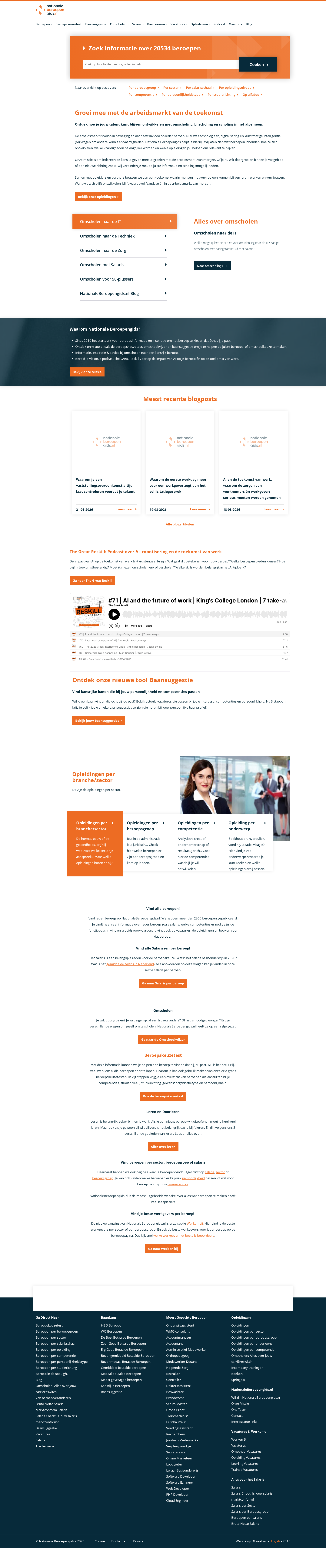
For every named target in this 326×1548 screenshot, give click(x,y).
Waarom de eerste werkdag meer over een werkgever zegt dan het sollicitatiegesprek (178, 485)
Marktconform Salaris (51, 1410)
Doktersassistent (178, 1386)
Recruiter (173, 1373)
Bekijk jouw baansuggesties (97, 720)
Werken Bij (239, 1439)
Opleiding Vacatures (246, 1457)
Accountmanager (178, 1337)
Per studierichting (221, 94)
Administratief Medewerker (186, 1349)
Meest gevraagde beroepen (121, 1380)
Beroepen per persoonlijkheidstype (62, 1361)
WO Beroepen (111, 1331)
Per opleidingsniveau (235, 87)
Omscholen (118, 24)
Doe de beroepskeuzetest (163, 1096)
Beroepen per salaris (246, 1517)
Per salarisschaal (199, 87)
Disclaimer (119, 1541)
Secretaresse (175, 1452)
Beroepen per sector (51, 1337)
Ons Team (238, 1409)
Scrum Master (176, 1404)
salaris (209, 1172)
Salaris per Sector (244, 1505)
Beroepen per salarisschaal (55, 1343)
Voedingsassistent (179, 1428)
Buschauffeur (176, 1422)
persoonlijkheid (193, 1178)
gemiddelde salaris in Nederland (130, 964)
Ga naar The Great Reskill (92, 580)
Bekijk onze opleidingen (97, 196)
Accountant (174, 1343)
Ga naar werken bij (163, 1248)
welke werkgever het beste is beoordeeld (183, 1235)
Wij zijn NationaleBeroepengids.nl (256, 1397)
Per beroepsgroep (142, 87)
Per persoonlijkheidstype (181, 94)
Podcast (219, 24)
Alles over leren (163, 1147)
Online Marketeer (179, 1458)
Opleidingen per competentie (252, 1349)
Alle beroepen (46, 1446)
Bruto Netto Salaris (49, 1404)
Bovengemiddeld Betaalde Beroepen (128, 1355)
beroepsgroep (102, 1178)
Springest (238, 1380)
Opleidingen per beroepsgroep (254, 1337)
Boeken (237, 1373)
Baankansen (156, 24)
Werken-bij (195, 1223)
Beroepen (43, 24)
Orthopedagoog (177, 1355)
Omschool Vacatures (246, 1451)
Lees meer (124, 509)
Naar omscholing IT (211, 266)
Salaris (136, 24)
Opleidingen (199, 24)
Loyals (275, 1541)
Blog (249, 24)
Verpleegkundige (178, 1446)
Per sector (171, 87)
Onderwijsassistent (180, 1325)
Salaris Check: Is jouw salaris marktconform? (56, 1419)
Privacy (138, 1541)
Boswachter (175, 1392)
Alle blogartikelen (180, 524)
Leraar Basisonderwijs (182, 1470)
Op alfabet (251, 94)
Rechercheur (175, 1434)
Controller (173, 1380)
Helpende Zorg (177, 1367)
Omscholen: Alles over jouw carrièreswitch (56, 1389)
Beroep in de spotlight (52, 1373)
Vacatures (178, 24)
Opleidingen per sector (248, 1331)
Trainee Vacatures (244, 1469)
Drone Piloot (175, 1410)
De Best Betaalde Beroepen (121, 1337)
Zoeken (257, 64)
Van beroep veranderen (53, 1398)
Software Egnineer (179, 1482)
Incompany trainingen (247, 1367)
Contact (237, 1415)
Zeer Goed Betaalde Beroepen (123, 1343)
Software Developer (181, 1476)
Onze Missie (240, 1403)
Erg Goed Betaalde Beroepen (122, 1349)
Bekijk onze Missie (87, 372)
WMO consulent (178, 1331)
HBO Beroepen (112, 1325)
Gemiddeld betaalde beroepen (123, 1367)
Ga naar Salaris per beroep (163, 983)
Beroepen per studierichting (56, 1367)
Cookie (100, 1541)
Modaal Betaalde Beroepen (121, 1373)
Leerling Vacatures (244, 1463)
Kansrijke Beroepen (115, 1386)
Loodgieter (174, 1464)
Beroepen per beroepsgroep (57, 1331)
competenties (178, 1184)
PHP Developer (177, 1494)
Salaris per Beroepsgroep (249, 1511)
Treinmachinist (177, 1416)
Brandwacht (175, 1398)
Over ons (235, 24)
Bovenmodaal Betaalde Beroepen (126, 1361)
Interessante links (244, 1421)
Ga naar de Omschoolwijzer (163, 1039)
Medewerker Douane (182, 1361)
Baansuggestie (95, 24)
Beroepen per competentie (56, 1355)
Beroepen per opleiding (53, 1349)
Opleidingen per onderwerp (251, 1343)
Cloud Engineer (177, 1500)
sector (220, 1172)
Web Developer (177, 1488)
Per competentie (141, 94)
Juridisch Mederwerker (183, 1440)
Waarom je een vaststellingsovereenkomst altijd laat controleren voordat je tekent (105, 485)
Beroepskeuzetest (68, 24)
